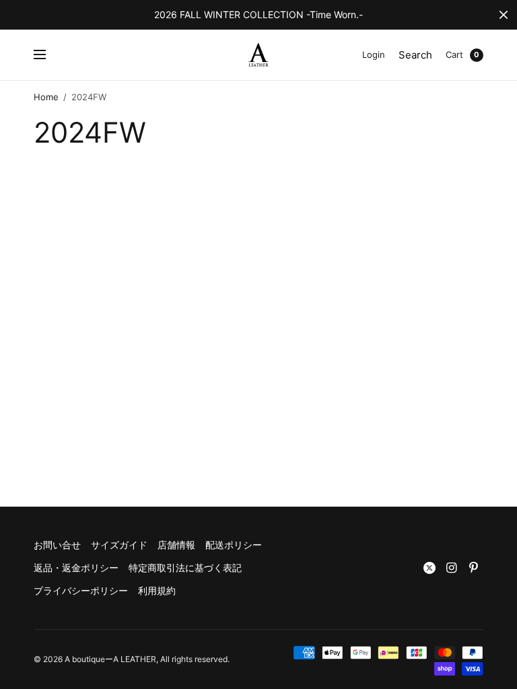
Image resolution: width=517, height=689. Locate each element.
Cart (454, 54)
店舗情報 (176, 544)
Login (373, 54)
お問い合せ (57, 544)
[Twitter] (429, 568)
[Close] (503, 14)
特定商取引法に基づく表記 (185, 567)
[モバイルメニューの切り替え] (48, 55)
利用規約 (157, 590)
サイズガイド (119, 544)
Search (415, 54)
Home (46, 97)
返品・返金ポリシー (76, 567)
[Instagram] (452, 568)
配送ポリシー (233, 544)
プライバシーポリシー (81, 590)
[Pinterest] (474, 568)
